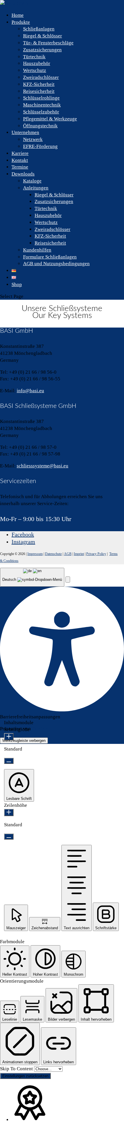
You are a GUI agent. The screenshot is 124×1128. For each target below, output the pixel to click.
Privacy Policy (96, 554)
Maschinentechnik (42, 105)
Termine (20, 167)
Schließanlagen (39, 29)
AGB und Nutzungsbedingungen (56, 263)
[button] (67, 579)
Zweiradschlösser (41, 77)
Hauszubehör (36, 63)
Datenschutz (53, 554)
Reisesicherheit (39, 91)
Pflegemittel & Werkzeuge (50, 119)
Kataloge (32, 181)
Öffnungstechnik (40, 126)
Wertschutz (34, 70)
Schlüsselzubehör (41, 112)
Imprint (79, 554)
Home (18, 15)
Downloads (23, 174)
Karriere (20, 153)
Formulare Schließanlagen (50, 257)
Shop (17, 284)
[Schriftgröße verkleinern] (9, 761)
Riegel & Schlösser (42, 36)
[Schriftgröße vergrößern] (9, 736)
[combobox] (32, 577)
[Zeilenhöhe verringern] (9, 837)
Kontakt (20, 160)
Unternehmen (25, 132)
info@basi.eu (30, 390)
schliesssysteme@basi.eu (42, 466)
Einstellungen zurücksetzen (25, 1076)
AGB (68, 554)
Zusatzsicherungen (42, 50)
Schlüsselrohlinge (41, 98)
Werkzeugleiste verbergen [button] (24, 740)
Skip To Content (17, 1068)
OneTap (40, 728)
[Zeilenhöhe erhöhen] (9, 812)
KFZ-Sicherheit (39, 84)
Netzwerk (33, 139)
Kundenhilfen (37, 250)
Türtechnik (34, 56)
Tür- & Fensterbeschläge (48, 43)
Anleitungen (35, 188)
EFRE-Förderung (40, 146)
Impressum (35, 554)
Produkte (21, 22)
